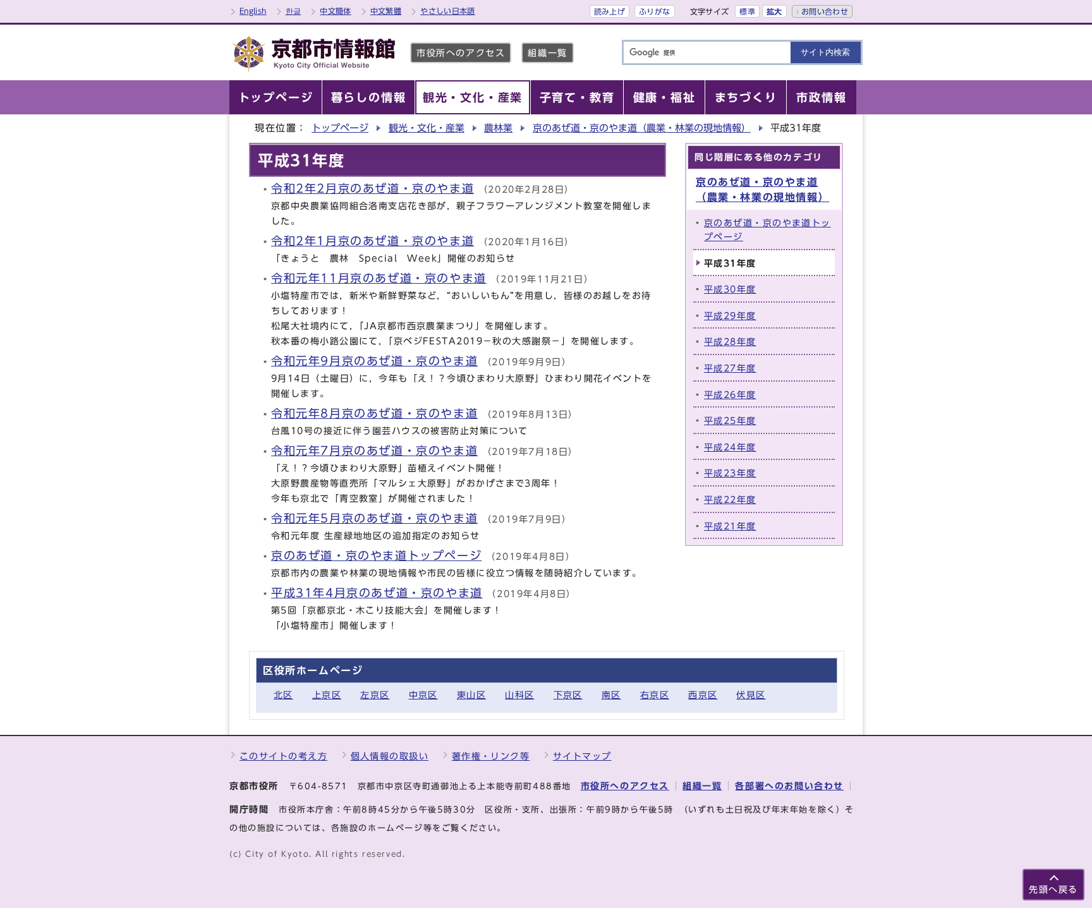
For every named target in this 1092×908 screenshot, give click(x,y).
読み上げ (609, 11)
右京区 (654, 694)
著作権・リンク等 (491, 756)
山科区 (519, 694)
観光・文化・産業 (426, 128)
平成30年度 (730, 289)
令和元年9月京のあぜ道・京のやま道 (374, 361)
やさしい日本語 (447, 11)
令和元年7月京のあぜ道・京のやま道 (374, 450)
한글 (293, 11)
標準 (747, 11)
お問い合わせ (824, 11)
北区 (283, 694)
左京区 (374, 694)
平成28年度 (730, 341)
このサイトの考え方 (283, 756)
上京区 (326, 694)
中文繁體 (385, 11)
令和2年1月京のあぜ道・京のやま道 (372, 241)
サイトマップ (582, 756)
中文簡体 (335, 11)
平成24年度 (730, 447)
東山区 (471, 694)
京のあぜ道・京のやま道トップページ (376, 555)
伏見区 (750, 694)
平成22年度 (730, 499)
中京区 (423, 694)
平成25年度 (730, 420)
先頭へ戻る (1053, 889)
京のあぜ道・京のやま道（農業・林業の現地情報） (642, 128)
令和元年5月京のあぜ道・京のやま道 (374, 518)
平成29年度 (730, 315)
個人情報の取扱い (390, 756)
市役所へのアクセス (460, 53)
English (253, 11)
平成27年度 (730, 368)
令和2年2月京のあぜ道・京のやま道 (372, 188)
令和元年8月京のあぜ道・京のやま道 (374, 413)
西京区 (702, 694)
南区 (611, 694)
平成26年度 (730, 394)
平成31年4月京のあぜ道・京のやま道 (377, 593)
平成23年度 (730, 473)
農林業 (498, 128)
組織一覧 (547, 53)
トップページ (340, 128)
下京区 (568, 694)
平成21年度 (730, 526)
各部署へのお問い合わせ (789, 785)
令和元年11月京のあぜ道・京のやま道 (379, 278)
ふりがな (654, 11)
